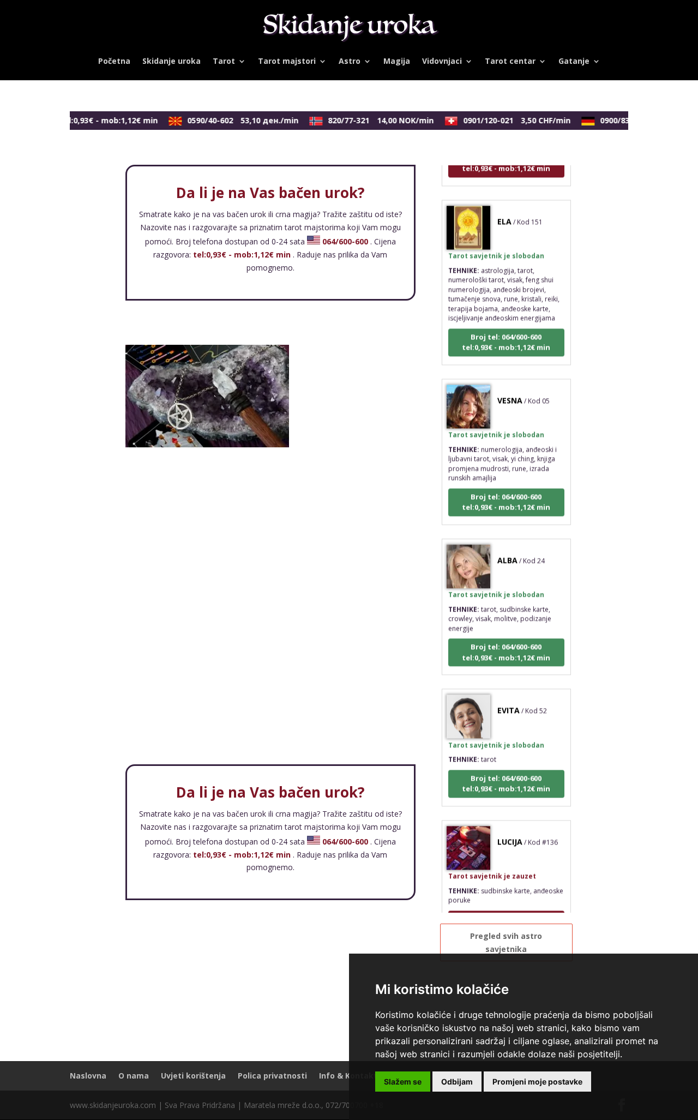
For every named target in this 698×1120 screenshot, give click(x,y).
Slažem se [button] (403, 1081)
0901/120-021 (509, 120)
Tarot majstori (287, 61)
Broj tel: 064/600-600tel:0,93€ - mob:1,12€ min (506, 333)
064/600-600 (345, 241)
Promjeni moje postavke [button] (537, 1081)
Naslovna (88, 1075)
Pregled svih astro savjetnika (506, 942)
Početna (114, 61)
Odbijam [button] (457, 1081)
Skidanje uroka (171, 61)
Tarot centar (510, 61)
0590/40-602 (235, 120)
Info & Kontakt (348, 1075)
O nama (133, 1075)
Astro (349, 61)
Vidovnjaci (442, 61)
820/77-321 (373, 120)
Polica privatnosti (272, 1075)
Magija (396, 61)
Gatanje (573, 61)
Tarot (224, 61)
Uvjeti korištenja (193, 1075)
